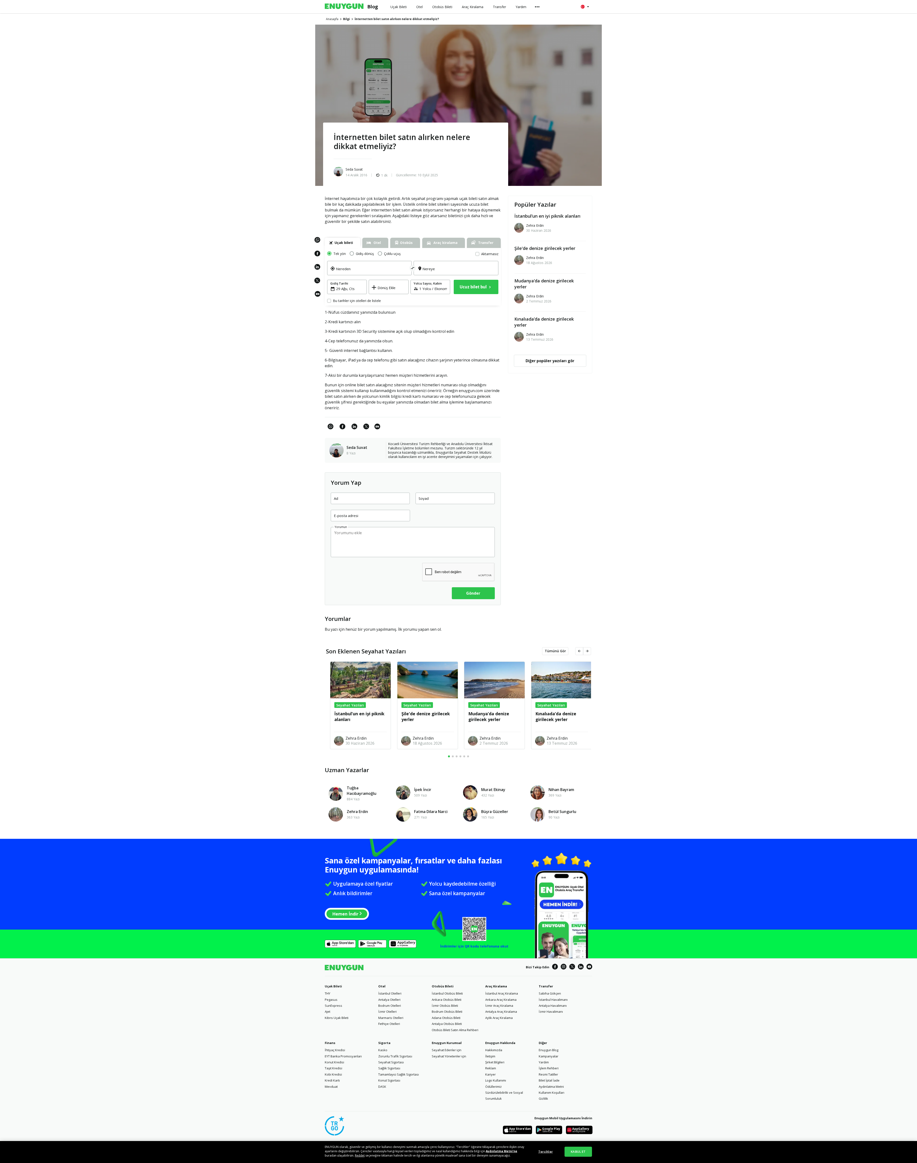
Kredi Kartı (332, 1080)
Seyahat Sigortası (391, 1062)
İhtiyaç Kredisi (335, 1050)
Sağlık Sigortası (389, 1068)
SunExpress (333, 1005)
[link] (318, 296)
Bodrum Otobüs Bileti (447, 1011)
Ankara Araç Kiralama (501, 999)
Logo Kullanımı (495, 1080)
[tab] (342, 243)
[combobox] (372, 271)
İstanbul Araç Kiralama (501, 993)
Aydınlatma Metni (551, 1086)
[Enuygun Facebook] (555, 967)
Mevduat (331, 1086)
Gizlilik (543, 1098)
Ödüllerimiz (493, 1086)
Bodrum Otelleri (389, 1005)
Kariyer (490, 1074)
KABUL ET (578, 1151)
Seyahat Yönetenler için (449, 1056)
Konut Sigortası (389, 1080)
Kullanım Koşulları (551, 1092)
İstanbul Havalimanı (553, 999)
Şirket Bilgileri (494, 1062)
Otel (381, 986)
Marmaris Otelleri (390, 1018)
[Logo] (344, 7)
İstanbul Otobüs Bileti (447, 993)
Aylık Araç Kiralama (499, 1018)
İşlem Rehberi (549, 1068)
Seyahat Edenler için (446, 1050)
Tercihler (545, 1151)
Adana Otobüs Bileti (446, 1018)
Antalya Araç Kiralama (501, 1011)
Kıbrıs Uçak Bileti (336, 1018)
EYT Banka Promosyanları (343, 1056)
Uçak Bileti (333, 986)
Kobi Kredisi (333, 1074)
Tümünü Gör (555, 651)
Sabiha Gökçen (550, 993)
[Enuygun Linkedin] (581, 967)
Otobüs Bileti (442, 986)
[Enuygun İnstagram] (563, 967)
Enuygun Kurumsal (447, 1043)
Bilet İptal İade (549, 1080)
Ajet (327, 1011)
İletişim (490, 1056)
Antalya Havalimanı (553, 1005)
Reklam (490, 1068)
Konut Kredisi (334, 1062)
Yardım (544, 1062)
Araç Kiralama (496, 986)
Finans (330, 1043)
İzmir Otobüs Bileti (445, 1005)
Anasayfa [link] (332, 19)
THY (327, 993)
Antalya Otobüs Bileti (447, 1024)
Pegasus (331, 999)
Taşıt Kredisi (333, 1068)
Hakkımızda (493, 1050)
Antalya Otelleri (389, 999)
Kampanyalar (548, 1056)
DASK (382, 1086)
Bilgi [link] (346, 19)
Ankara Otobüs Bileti (446, 999)
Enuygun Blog (548, 1050)
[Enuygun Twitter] (572, 967)
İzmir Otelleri (387, 1011)
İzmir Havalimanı (551, 1011)
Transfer (546, 986)
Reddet (360, 1155)
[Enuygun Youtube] (589, 967)
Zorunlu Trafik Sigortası (395, 1056)
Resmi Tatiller (548, 1074)
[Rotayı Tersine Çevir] (413, 268)
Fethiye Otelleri (389, 1024)
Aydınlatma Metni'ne (501, 1151)
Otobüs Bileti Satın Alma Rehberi (455, 1030)
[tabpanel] (413, 277)
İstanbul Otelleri (389, 993)
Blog (372, 7)
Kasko (382, 1050)
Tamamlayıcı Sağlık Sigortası (398, 1074)
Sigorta (384, 1043)
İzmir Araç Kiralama (499, 1005)
